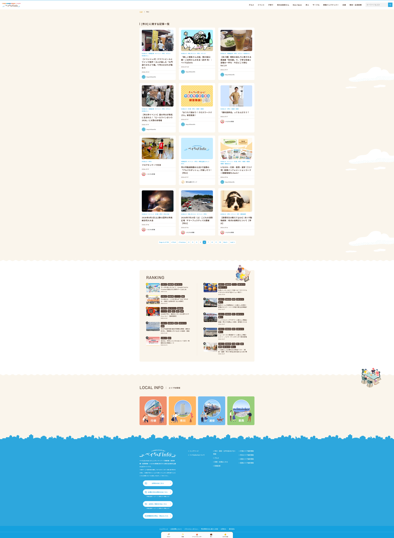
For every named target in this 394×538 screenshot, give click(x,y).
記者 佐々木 (178, 284)
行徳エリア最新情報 (247, 451)
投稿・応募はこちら (221, 462)
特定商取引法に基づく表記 (209, 529)
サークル (316, 5)
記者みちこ (146, 55)
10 (220, 242)
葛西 (202, 109)
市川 (164, 53)
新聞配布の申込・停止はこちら (157, 516)
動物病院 (243, 214)
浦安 (198, 109)
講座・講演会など (226, 163)
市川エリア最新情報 (247, 455)
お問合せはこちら (158, 483)
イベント (261, 5)
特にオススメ (192, 53)
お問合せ (223, 529)
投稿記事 (151, 53)
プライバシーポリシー (191, 529)
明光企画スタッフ (204, 161)
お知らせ (145, 53)
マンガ (204, 53)
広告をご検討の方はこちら (158, 504)
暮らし (221, 302)
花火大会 (166, 214)
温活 (162, 326)
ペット (234, 214)
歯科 (237, 109)
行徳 (189, 109)
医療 (233, 109)
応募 (344, 5)
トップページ (194, 451)
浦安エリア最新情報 (247, 459)
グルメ (251, 5)
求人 (307, 5)
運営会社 (232, 529)
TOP (141, 12)
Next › (225, 242)
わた (183, 163)
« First (173, 242)
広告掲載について (176, 529)
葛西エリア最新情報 (247, 463)
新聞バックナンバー (331, 5)
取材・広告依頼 (356, 5)
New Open (297, 5)
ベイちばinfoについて (197, 455)
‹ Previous (182, 242)
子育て (270, 5)
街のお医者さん (283, 5)
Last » (232, 242)
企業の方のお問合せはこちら (158, 492)
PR (238, 214)
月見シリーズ (223, 287)
